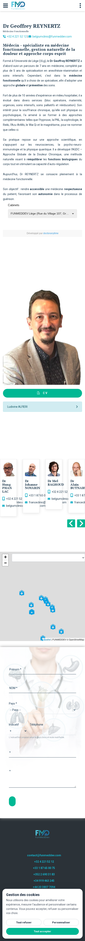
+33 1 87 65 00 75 (40, 495)
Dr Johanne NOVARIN (32, 484)
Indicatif (14, 724)
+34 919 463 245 (44, 880)
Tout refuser (24, 922)
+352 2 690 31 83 (44, 874)
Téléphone (36, 724)
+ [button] (5, 557)
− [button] (5, 562)
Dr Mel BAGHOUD (56, 483)
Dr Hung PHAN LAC (7, 486)
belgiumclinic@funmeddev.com (52, 36)
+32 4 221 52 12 (16, 36)
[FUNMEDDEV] (42, 834)
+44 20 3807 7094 (44, 887)
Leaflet (47, 639)
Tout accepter (42, 931)
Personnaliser (61, 922)
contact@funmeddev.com (44, 855)
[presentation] (71, 523)
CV (44, 393)
